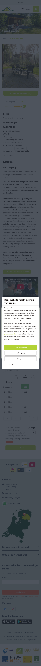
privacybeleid (8, 334)
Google (16, 334)
